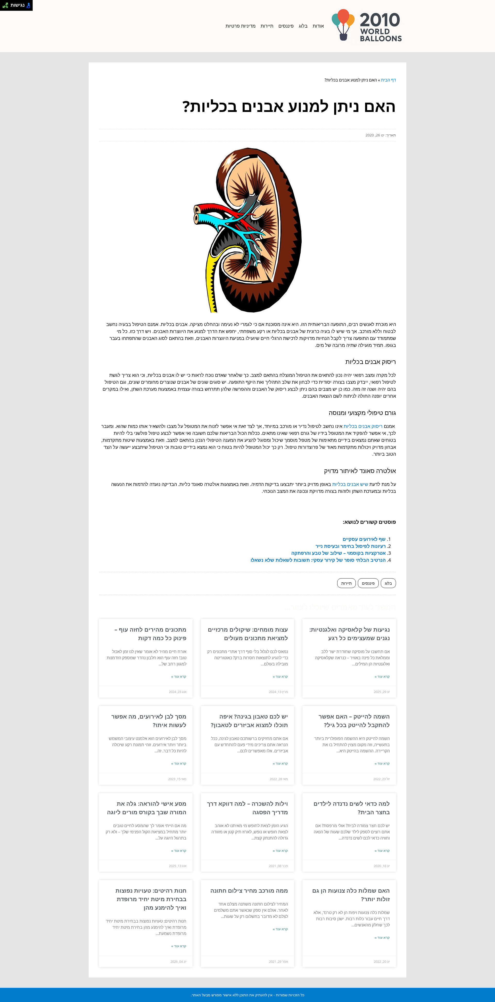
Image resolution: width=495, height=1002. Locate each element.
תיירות (267, 26)
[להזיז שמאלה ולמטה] (4, 6)
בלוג (303, 26)
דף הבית (388, 80)
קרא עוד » (382, 676)
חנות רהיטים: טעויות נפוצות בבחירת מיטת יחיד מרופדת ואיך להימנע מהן (151, 898)
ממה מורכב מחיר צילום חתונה (249, 890)
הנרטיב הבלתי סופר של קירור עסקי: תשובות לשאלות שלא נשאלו (318, 560)
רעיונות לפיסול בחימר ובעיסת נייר (351, 546)
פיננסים (286, 26)
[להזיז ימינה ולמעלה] (6, 4)
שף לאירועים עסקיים (364, 539)
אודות (318, 26)
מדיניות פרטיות (240, 26)
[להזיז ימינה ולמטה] (6, 6)
